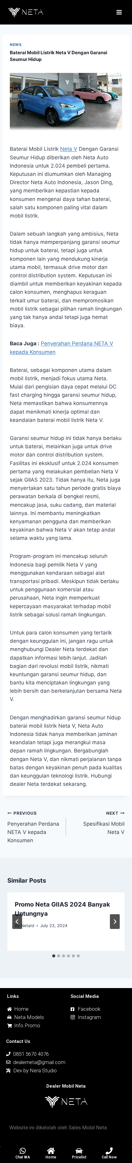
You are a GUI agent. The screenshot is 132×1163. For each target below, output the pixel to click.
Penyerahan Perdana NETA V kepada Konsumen (33, 827)
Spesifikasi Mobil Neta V (104, 823)
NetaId (27, 925)
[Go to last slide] (17, 921)
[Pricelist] (79, 1150)
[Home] (50, 1150)
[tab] (53, 955)
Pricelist (79, 1157)
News (15, 44)
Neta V (68, 149)
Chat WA (22, 1157)
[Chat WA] (22, 1150)
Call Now (109, 1157)
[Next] (115, 921)
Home (50, 1157)
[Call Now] (109, 1150)
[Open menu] (119, 12)
